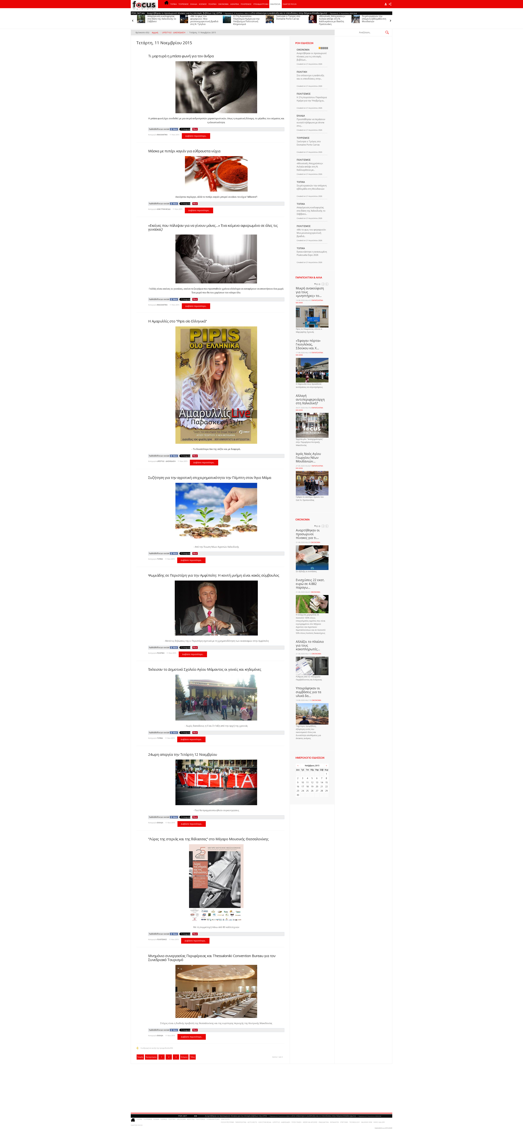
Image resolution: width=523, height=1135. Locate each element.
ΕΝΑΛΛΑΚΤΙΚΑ (162, 135)
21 (321, 786)
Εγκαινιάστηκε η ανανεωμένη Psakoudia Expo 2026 (312, 253)
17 (302, 786)
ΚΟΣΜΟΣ (203, 4)
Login (386, 4)
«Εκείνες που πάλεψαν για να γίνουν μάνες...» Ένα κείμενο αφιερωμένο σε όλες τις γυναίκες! (213, 227)
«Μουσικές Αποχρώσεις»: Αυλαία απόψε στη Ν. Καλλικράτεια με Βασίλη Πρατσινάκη (143, 20)
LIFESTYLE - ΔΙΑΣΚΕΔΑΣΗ (166, 461)
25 (307, 790)
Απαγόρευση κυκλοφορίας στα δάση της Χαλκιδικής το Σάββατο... (311, 210)
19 (312, 786)
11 (307, 782)
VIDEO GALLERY (379, 1122)
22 (326, 786)
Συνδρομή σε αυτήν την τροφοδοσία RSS (157, 1048)
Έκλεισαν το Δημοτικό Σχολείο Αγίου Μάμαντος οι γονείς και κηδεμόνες (204, 669)
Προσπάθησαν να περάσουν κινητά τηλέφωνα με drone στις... (311, 122)
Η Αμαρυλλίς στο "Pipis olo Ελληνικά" (177, 321)
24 (302, 790)
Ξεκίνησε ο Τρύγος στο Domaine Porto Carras (356, 17)
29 (326, 790)
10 (302, 782)
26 (312, 790)
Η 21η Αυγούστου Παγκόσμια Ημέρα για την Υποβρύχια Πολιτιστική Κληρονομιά (314, 20)
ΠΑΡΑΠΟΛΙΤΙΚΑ (240, 1122)
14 (321, 782)
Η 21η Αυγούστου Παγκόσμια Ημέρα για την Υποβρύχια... (312, 99)
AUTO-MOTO (252, 1122)
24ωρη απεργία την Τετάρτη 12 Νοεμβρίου (182, 754)
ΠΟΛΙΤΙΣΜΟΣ (246, 4)
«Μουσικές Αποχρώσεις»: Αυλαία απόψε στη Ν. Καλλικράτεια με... (310, 166)
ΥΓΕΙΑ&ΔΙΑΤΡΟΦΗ (260, 4)
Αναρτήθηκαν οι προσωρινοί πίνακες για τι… (308, 534)
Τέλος (192, 1057)
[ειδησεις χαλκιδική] (166, 4)
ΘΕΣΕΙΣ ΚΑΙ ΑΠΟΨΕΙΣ (310, 1122)
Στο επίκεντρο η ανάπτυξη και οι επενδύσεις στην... (310, 77)
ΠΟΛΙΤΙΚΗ (212, 4)
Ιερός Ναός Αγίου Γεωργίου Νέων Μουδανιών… (308, 457)
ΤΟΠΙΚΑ (173, 4)
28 (321, 790)
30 (298, 794)
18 (307, 786)
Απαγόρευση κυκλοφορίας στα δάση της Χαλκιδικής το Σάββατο (229, 19)
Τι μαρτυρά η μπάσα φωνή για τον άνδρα (181, 55)
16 (298, 786)
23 (298, 790)
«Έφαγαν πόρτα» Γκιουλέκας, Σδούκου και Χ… (308, 344)
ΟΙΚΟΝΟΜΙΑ (223, 4)
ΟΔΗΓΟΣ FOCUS (290, 4)
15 (326, 782)
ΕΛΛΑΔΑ (193, 4)
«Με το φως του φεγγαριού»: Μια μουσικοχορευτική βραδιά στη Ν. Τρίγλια (272, 20)
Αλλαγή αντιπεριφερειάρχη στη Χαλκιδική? (310, 399)
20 (317, 786)
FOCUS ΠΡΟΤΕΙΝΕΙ (227, 1122)
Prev (323, 284)
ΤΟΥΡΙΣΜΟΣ (184, 4)
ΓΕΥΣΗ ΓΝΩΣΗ (296, 1122)
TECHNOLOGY (354, 1122)
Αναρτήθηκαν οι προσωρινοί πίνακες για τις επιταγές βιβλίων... (312, 56)
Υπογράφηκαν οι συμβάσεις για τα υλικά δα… (308, 692)
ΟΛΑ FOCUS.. (225, 1119)
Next (327, 284)
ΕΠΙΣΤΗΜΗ (344, 1122)
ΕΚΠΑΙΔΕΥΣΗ (334, 1122)
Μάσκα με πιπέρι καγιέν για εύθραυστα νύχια (184, 151)
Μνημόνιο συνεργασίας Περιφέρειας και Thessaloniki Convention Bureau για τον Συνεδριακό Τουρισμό (212, 957)
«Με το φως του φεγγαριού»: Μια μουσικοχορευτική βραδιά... (311, 233)
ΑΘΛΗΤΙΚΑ (234, 4)
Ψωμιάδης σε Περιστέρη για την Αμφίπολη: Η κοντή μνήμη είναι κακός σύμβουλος (213, 575)
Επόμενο (184, 1057)
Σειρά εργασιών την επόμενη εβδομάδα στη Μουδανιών (184, 19)
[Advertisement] (214, 1088)
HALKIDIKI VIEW (366, 1122)
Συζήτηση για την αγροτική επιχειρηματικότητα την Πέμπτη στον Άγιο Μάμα (209, 477)
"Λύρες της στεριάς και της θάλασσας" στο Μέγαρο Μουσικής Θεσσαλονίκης (208, 838)
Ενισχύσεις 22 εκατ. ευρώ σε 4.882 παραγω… (310, 584)
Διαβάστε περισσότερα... (196, 136)
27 (317, 790)
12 (312, 782)
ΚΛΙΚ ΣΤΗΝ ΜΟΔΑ (164, 209)
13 (317, 782)
